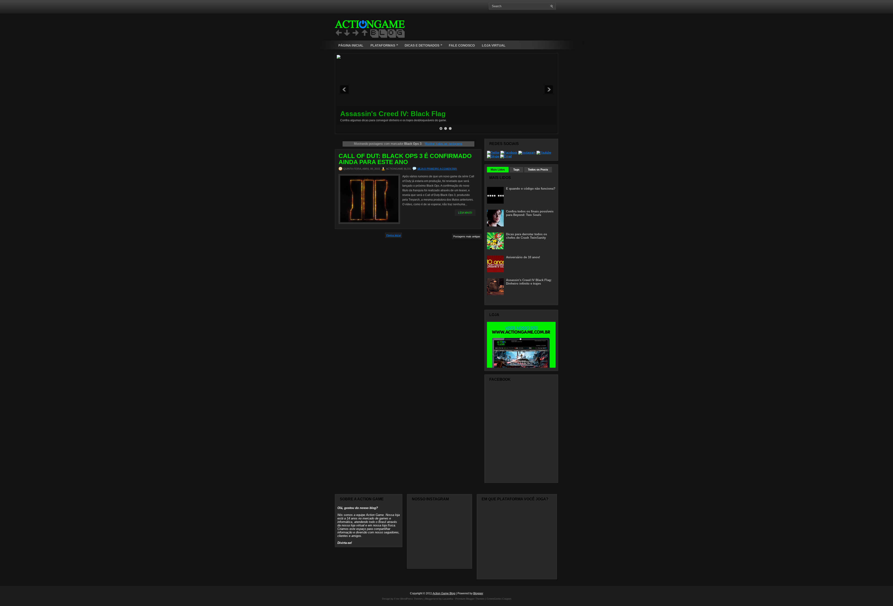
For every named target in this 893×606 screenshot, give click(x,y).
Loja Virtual (494, 45)
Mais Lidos (498, 169)
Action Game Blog (444, 593)
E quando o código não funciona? (530, 188)
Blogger (478, 593)
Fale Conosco (462, 45)
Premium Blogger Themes (470, 598)
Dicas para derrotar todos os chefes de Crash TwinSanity (526, 235)
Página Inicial (350, 45)
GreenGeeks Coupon (499, 598)
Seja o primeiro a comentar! (437, 168)
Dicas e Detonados (423, 45)
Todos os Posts (538, 169)
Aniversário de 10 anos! (523, 257)
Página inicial (393, 235)
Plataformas (384, 45)
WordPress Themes (411, 598)
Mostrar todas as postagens (443, 143)
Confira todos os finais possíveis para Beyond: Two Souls (529, 213)
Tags (516, 169)
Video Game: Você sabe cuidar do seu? (405, 114)
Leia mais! (465, 212)
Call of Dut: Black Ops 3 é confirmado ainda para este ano (405, 159)
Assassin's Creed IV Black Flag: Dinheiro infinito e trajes (529, 281)
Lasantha (448, 598)
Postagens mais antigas (466, 236)
